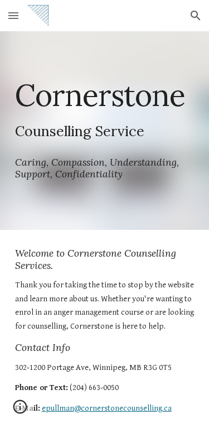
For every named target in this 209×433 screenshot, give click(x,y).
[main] (105, 130)
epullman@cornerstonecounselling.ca (107, 408)
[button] (13, 15)
